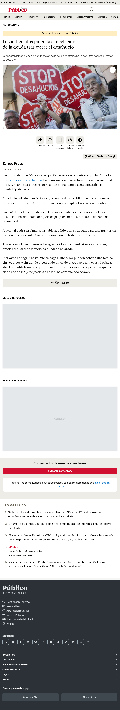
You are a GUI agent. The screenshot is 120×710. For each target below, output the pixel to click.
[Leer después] (60, 140)
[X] (28, 642)
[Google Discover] (13, 642)
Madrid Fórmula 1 (72, 2)
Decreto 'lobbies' (55, 2)
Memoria (102, 16)
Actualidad (11, 24)
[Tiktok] (58, 642)
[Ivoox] (88, 642)
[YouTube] (51, 642)
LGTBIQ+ (43, 2)
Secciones (8, 654)
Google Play (32, 697)
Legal (5, 674)
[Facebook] (21, 642)
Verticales (8, 659)
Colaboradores (11, 669)
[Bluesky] (35, 642)
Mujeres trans (87, 2)
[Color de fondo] (80, 140)
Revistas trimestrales (15, 664)
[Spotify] (73, 642)
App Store (91, 697)
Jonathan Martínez (22, 555)
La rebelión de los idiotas (26, 551)
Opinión (18, 16)
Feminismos (66, 16)
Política (6, 16)
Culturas (115, 16)
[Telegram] (65, 642)
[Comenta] (49, 140)
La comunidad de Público (22, 619)
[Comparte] (40, 140)
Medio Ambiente (85, 16)
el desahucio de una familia (22, 180)
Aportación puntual (17, 610)
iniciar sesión (102, 482)
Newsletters (13, 606)
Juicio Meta (100, 2)
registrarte (61, 486)
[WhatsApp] (81, 642)
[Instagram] (43, 642)
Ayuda (10, 623)
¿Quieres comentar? (60, 470)
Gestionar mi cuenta (18, 602)
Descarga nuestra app (15, 688)
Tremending (32, 16)
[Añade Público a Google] (5, 642)
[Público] (54, 9)
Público (14, 588)
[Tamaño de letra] (70, 140)
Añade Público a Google (102, 156)
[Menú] (4, 9)
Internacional (49, 16)
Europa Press (13, 164)
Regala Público (15, 615)
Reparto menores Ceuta (27, 2)
